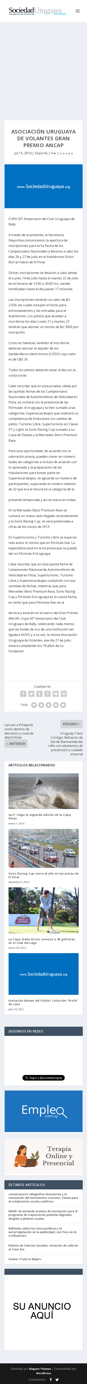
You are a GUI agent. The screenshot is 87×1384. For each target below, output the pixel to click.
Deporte (41, 153)
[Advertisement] (43, 67)
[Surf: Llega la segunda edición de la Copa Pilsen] (43, 791)
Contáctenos (36, 1379)
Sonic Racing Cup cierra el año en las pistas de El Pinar (43, 875)
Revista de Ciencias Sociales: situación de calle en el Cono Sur (43, 1247)
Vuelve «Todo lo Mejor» (24, 1259)
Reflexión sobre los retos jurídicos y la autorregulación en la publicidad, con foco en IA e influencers (42, 1232)
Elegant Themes (40, 1369)
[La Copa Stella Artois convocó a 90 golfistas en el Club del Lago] (43, 910)
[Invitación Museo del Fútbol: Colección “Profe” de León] (43, 974)
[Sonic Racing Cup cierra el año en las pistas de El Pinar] (43, 848)
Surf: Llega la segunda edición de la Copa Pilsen (39, 816)
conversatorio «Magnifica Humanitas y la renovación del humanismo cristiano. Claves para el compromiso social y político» (43, 1197)
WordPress (43, 1373)
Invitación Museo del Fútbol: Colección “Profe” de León (43, 1002)
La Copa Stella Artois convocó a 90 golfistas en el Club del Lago (41, 941)
